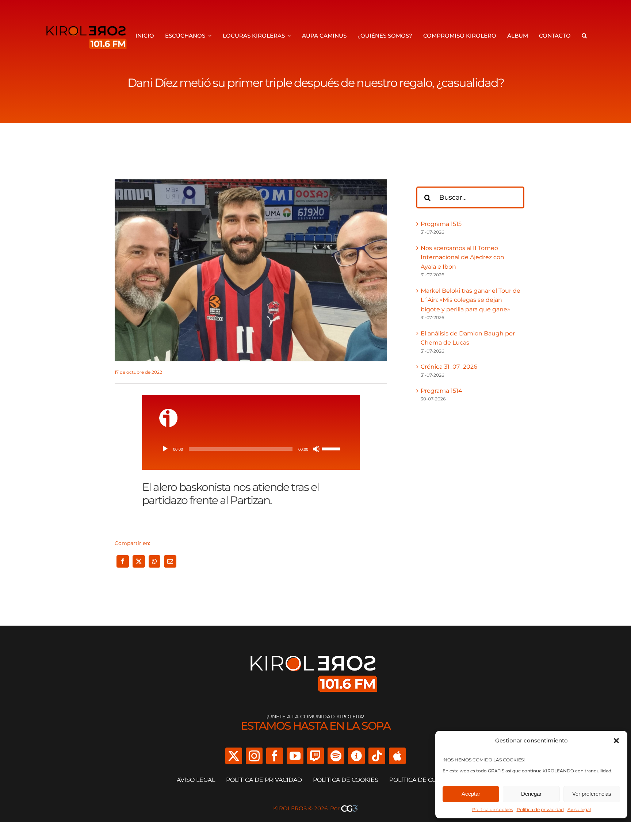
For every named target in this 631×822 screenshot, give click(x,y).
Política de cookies (492, 809)
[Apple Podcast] (397, 756)
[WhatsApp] (154, 561)
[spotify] (336, 756)
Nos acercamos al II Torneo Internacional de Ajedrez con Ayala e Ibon (462, 257)
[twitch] (315, 756)
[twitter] (233, 756)
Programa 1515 (441, 223)
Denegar (531, 794)
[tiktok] (376, 756)
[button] (616, 740)
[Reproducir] (165, 449)
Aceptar (471, 794)
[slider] (332, 448)
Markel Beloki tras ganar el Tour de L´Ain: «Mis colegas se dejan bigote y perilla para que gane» (470, 300)
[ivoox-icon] (168, 411)
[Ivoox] (356, 756)
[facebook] (274, 756)
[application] (251, 449)
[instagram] (254, 756)
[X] (139, 561)
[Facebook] (123, 561)
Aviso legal (579, 809)
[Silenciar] (316, 449)
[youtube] (295, 756)
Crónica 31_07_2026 (449, 366)
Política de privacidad (540, 809)
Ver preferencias (591, 794)
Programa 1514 (441, 390)
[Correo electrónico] (170, 561)
